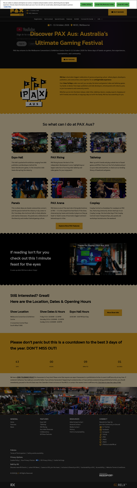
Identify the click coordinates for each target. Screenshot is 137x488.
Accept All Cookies (123, 4)
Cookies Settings (86, 4)
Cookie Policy (7, 6)
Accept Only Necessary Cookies (104, 4)
